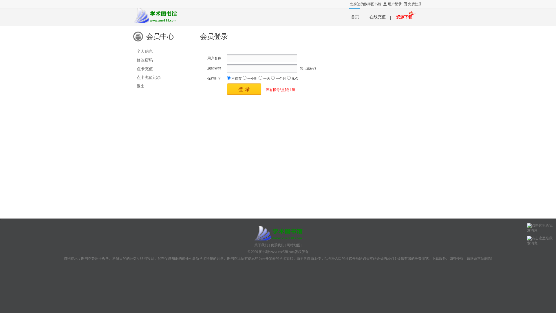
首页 (355, 17)
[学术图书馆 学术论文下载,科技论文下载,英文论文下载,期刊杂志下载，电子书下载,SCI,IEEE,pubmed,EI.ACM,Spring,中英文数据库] (155, 16)
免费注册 (415, 4)
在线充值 (378, 17)
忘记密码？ (308, 68)
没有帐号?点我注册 (280, 90)
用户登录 (395, 4)
